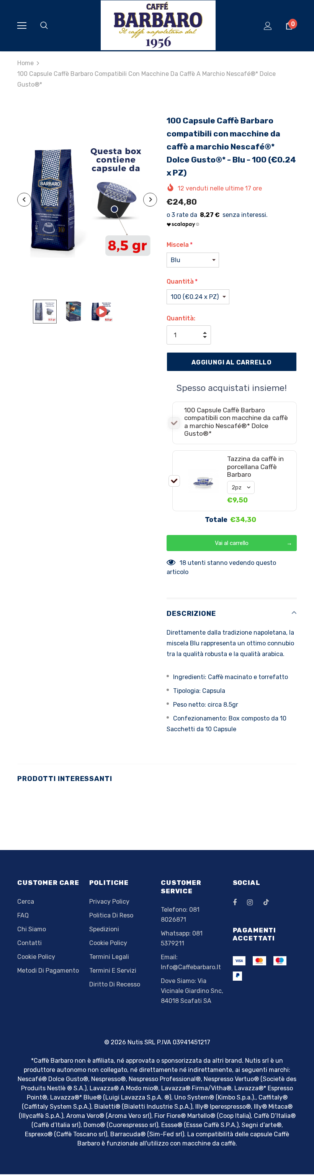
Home (25, 63)
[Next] (150, 200)
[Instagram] (254, 902)
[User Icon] (268, 26)
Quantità (182, 281)
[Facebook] (240, 902)
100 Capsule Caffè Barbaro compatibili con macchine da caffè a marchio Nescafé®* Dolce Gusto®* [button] (236, 421)
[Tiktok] (270, 902)
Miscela (180, 244)
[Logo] (158, 25)
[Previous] (24, 200)
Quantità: (181, 318)
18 (183, 562)
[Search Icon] (51, 26)
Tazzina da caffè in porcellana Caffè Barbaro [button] (255, 466)
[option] (87, 200)
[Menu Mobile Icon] (21, 25)
